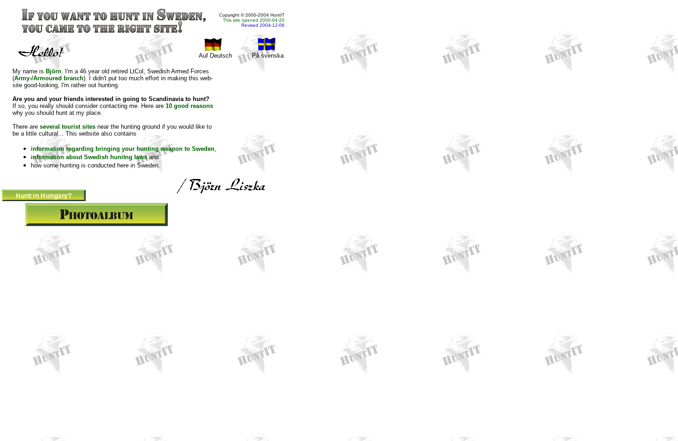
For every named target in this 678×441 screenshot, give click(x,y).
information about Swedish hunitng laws (89, 157)
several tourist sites (67, 126)
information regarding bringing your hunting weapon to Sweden (122, 148)
